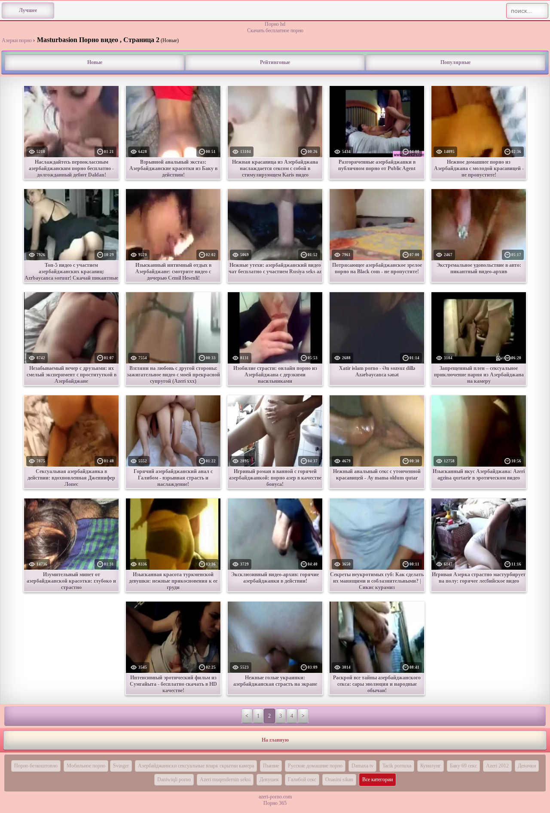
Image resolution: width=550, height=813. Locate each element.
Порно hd (275, 24)
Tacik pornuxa (396, 766)
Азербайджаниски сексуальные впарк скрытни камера (196, 766)
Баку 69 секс (463, 766)
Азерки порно (17, 40)
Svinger (121, 766)
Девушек (269, 779)
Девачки (527, 766)
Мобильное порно (86, 766)
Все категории (377, 779)
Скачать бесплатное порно (275, 31)
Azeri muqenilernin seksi (225, 779)
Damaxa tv (362, 766)
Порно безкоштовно (36, 766)
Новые (94, 62)
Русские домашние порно (315, 766)
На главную (275, 740)
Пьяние (271, 766)
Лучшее (28, 10)
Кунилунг (430, 766)
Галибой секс (302, 779)
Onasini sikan (339, 779)
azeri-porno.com (275, 797)
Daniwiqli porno (174, 779)
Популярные (455, 62)
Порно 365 (275, 803)
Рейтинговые (275, 62)
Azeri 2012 (497, 766)
